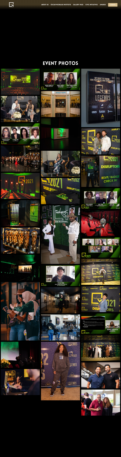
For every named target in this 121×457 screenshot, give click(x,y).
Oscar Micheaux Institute (61, 5)
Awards (103, 5)
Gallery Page (78, 5)
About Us (45, 5)
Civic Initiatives (91, 5)
